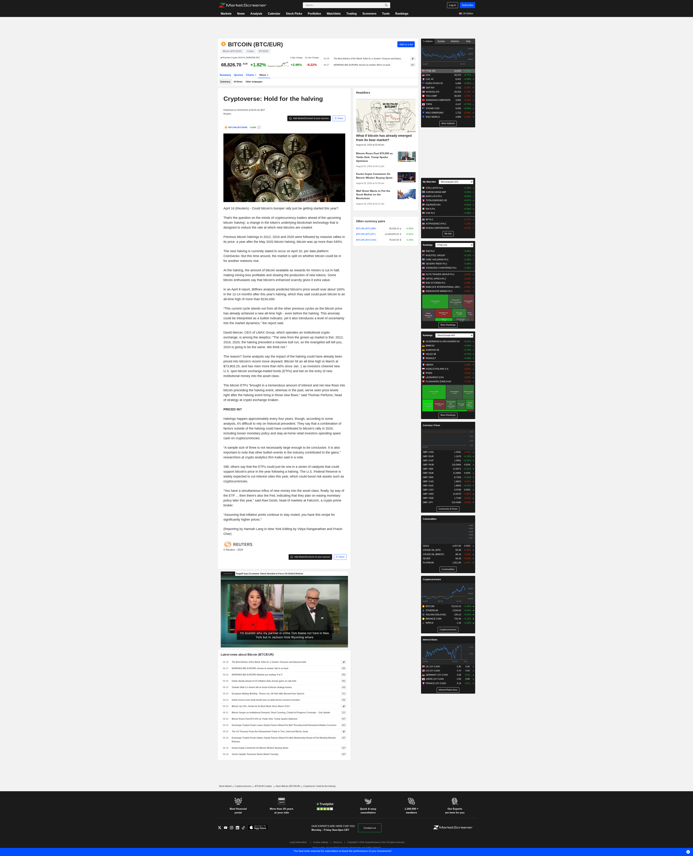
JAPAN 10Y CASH (435, 679)
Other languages (254, 81)
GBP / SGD (428, 498)
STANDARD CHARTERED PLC (441, 268)
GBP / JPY (428, 502)
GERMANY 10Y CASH (437, 675)
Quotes (238, 74)
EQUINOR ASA (433, 204)
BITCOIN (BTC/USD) (366, 240)
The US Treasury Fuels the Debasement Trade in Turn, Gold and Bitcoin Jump (270, 731)
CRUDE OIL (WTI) (432, 550)
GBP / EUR (428, 456)
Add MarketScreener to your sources (311, 118)
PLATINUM (428, 562)
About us (337, 842)
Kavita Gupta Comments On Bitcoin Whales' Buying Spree (260, 748)
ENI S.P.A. (430, 209)
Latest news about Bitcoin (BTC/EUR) (247, 654)
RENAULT (431, 358)
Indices (429, 41)
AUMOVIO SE (432, 350)
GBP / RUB (428, 464)
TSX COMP (431, 96)
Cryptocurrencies (432, 579)
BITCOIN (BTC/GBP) (366, 228)
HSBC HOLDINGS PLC (437, 259)
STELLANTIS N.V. (434, 188)
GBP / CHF (428, 460)
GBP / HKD (428, 494)
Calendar (274, 13)
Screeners (369, 13)
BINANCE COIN (433, 619)
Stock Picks (294, 13)
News (241, 13)
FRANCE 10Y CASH (436, 683)
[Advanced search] (386, 5)
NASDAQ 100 (432, 92)
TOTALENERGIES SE (436, 200)
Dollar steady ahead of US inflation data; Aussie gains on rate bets (264, 681)
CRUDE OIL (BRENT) (433, 554)
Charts (250, 74)
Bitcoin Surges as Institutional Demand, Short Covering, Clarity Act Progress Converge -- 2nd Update (281, 712)
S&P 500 (430, 87)
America (455, 41)
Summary (225, 74)
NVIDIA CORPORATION (437, 228)
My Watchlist (429, 182)
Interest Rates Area (448, 690)
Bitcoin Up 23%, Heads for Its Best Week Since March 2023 (261, 706)
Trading (351, 13)
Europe (441, 41)
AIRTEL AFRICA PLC (436, 278)
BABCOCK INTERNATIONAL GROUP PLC (444, 287)
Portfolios (314, 13)
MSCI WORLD (433, 117)
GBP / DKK (428, 477)
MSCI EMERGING (434, 112)
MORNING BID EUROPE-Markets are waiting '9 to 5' (257, 674)
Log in (452, 5)
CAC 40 (429, 79)
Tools (386, 13)
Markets (226, 13)
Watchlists (334, 13)
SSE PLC (430, 251)
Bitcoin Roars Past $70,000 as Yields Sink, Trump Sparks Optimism (264, 719)
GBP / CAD (428, 481)
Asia (468, 41)
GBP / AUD (428, 485)
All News (238, 81)
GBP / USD (428, 452)
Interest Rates (430, 639)
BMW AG (430, 345)
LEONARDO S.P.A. (435, 377)
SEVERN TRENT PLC (436, 263)
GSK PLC (430, 213)
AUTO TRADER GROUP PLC (440, 274)
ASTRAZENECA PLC (436, 223)
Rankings (401, 13)
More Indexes (448, 123)
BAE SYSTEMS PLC (436, 283)
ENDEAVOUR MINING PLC (439, 291)
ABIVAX (429, 365)
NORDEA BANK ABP (436, 192)
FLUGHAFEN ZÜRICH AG (438, 381)
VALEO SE (431, 354)
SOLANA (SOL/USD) (436, 614)
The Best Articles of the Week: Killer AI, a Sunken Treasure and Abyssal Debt (369, 58)
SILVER (426, 558)
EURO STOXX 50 (434, 83)
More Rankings (448, 325)
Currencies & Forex (448, 509)
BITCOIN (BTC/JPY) (366, 234)
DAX (428, 75)
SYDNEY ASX (432, 108)
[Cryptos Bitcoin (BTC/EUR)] (258, 127)
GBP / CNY (428, 490)
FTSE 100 (430, 71)
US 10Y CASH (433, 670)
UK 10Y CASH (433, 666)
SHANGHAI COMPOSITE (438, 100)
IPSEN (429, 373)
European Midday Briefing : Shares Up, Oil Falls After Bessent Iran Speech (268, 693)
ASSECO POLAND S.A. (437, 369)
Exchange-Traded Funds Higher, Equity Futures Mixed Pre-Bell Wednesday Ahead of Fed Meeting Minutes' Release (284, 740)
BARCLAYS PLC (434, 196)
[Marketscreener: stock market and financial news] (242, 5)
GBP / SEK (428, 469)
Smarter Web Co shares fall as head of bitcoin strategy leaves (262, 687)
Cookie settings (320, 842)
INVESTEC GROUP (435, 255)
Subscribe (467, 5)
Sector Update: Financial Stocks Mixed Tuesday (255, 754)
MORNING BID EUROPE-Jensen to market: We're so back (362, 65)
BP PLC (429, 219)
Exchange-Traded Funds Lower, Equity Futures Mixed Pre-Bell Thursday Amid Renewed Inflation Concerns (284, 725)
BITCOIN (430, 606)
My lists (448, 233)
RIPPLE (429, 623)
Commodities (430, 519)
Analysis (256, 13)
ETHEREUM (432, 610)
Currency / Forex (431, 425)
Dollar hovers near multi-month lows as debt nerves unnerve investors (266, 700)
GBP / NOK (428, 473)
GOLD (426, 546)
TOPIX (429, 104)
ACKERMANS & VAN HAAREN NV (443, 341)
